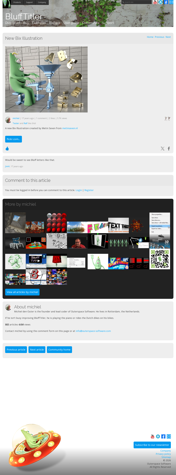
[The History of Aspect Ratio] (77, 246)
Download (12, 23)
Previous (159, 36)
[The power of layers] (98, 231)
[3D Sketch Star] (139, 231)
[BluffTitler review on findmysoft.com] (36, 267)
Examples (39, 23)
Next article (37, 349)
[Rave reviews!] (15, 283)
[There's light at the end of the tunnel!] (15, 231)
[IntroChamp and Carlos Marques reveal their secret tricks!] (56, 283)
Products (17, 2)
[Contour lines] (36, 246)
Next (168, 36)
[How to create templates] (98, 246)
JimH (7, 166)
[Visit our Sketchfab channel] (160, 2)
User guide (71, 23)
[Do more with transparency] (15, 267)
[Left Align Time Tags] (56, 246)
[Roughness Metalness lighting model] (56, 231)
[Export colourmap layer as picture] (159, 231)
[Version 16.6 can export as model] (77, 267)
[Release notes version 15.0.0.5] (118, 246)
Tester (16, 123)
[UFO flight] (159, 246)
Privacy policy (163, 453)
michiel (16, 118)
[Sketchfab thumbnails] (15, 246)
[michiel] (9, 307)
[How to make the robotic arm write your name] (139, 246)
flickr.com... (13, 139)
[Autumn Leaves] (36, 231)
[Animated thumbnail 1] (118, 267)
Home (150, 36)
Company (42, 2)
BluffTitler (24, 16)
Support (29, 2)
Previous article (16, 349)
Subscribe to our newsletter (152, 445)
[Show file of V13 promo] (77, 231)
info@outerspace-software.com (93, 330)
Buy (26, 23)
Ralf (25, 123)
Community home (59, 349)
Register (89, 190)
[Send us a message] (171, 2)
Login (79, 190)
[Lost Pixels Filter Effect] (98, 267)
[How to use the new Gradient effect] (139, 267)
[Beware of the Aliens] (56, 267)
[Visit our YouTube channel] (155, 2)
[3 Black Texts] (118, 231)
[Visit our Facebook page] (166, 2)
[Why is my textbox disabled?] (36, 283)
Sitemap (166, 457)
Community (90, 23)
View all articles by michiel (22, 292)
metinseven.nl (70, 128)
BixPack (54, 23)
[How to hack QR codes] (159, 267)
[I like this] (7, 149)
